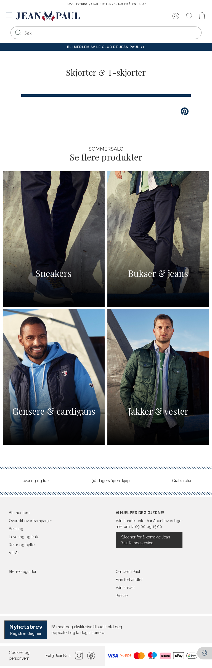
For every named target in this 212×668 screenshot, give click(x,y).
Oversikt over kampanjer (30, 521)
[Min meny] (176, 16)
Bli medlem (19, 513)
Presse (122, 595)
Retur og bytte (22, 545)
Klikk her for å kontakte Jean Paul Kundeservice (145, 540)
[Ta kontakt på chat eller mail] (204, 653)
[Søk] (18, 33)
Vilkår (14, 553)
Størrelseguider (22, 571)
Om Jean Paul (128, 571)
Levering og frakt (35, 480)
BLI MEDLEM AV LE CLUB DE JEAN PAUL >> (106, 47)
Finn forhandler (129, 579)
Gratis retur (182, 480)
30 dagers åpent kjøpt (111, 480)
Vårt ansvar (125, 587)
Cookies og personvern (19, 655)
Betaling (16, 529)
